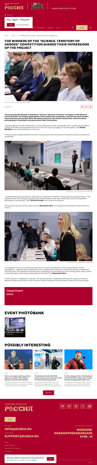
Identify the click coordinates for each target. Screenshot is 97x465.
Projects (50, 28)
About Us (59, 28)
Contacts (8, 454)
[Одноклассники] (90, 107)
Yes (11, 25)
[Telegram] (82, 107)
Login (10, 419)
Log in (82, 27)
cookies (33, 460)
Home (6, 35)
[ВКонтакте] (86, 107)
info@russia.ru (18, 429)
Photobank (40, 28)
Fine (50, 459)
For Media (8, 451)
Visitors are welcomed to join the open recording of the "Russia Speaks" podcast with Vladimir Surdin (17, 378)
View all (47, 392)
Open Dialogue (10, 445)
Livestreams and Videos (12, 448)
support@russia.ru (19, 436)
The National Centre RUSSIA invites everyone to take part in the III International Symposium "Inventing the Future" (48, 378)
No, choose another (22, 25)
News (13, 35)
